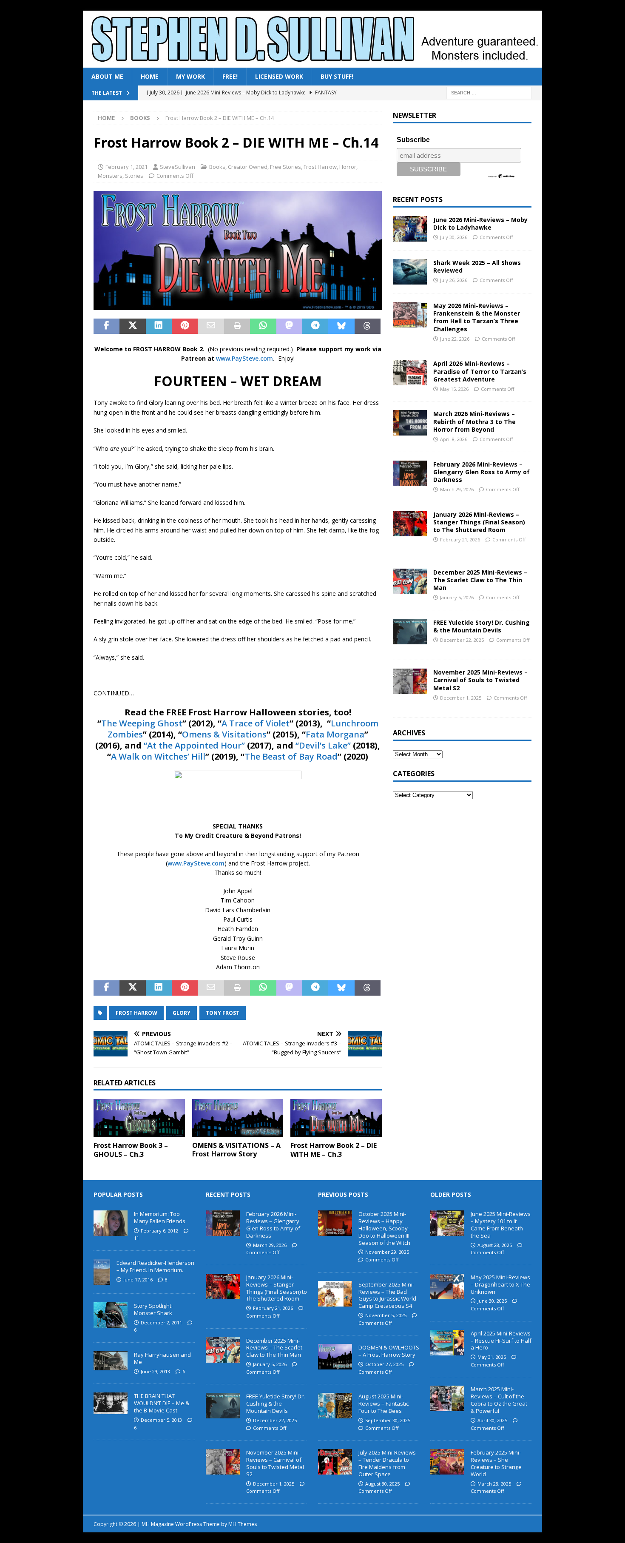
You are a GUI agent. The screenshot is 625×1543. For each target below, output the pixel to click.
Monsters (110, 175)
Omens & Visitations (224, 734)
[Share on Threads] (368, 326)
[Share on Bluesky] (341, 326)
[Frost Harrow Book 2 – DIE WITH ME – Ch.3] (336, 1118)
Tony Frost (222, 1012)
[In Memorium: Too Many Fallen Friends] (111, 1223)
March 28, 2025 (494, 1483)
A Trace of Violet (256, 723)
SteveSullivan (177, 167)
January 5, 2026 (457, 597)
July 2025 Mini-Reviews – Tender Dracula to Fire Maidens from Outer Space (387, 1463)
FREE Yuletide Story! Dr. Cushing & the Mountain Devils (481, 626)
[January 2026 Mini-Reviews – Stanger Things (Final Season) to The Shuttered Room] (410, 523)
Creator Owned (247, 167)
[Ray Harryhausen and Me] (111, 1360)
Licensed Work (279, 76)
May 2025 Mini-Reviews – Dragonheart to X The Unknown (500, 1284)
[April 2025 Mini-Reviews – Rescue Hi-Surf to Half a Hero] (447, 1342)
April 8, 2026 (453, 439)
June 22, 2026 (454, 339)
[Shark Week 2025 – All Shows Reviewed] (410, 272)
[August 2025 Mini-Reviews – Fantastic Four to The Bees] (335, 1405)
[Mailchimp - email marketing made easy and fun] (501, 175)
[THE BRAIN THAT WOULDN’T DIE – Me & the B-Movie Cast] (111, 1403)
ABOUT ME (107, 76)
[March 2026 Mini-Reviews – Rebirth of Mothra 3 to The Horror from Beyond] (410, 423)
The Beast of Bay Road (291, 756)
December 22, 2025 (462, 640)
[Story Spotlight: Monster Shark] (111, 1315)
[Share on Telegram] (315, 326)
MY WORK (190, 76)
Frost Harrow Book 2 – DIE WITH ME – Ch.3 (333, 1150)
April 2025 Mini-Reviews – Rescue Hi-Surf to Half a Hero (501, 1340)
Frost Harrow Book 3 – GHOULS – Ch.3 (131, 1150)
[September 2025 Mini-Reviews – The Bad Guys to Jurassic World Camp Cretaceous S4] (335, 1294)
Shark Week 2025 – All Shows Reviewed (477, 266)
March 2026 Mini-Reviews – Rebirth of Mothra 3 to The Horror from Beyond (474, 421)
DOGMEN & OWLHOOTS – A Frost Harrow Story (388, 1351)
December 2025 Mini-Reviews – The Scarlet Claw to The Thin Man (480, 580)
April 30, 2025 (492, 1420)
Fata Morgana (335, 734)
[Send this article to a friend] (211, 326)
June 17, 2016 (138, 1279)
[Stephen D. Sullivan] (312, 63)
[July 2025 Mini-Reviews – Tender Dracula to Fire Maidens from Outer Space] (335, 1462)
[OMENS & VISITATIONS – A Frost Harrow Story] (238, 1117)
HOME (150, 76)
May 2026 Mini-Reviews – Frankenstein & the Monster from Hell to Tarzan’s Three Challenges (476, 317)
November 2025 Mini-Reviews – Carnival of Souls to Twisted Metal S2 (480, 680)
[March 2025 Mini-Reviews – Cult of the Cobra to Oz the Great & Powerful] (447, 1398)
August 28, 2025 (494, 1245)
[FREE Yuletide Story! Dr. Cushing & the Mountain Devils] (410, 631)
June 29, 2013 (155, 1371)
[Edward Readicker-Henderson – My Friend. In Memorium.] (102, 1272)
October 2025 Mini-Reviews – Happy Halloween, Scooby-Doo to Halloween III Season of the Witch (384, 1228)
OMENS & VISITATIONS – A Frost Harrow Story (236, 1150)
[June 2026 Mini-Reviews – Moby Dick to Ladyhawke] (410, 229)
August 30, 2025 (382, 1483)
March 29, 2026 (457, 489)
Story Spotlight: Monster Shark (153, 1309)
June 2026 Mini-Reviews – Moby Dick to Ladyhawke (480, 223)
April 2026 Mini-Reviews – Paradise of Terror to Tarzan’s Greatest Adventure (479, 371)
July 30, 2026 (453, 237)
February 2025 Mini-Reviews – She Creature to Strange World (496, 1463)
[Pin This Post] (185, 326)
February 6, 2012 (159, 1230)
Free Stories (285, 167)
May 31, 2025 (491, 1357)
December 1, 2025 (460, 698)
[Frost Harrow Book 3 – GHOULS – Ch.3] (139, 1118)
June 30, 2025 (492, 1301)
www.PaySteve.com (196, 863)
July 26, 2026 (453, 280)
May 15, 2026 (454, 389)
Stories (134, 175)
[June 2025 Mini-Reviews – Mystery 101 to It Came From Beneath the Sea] (447, 1223)
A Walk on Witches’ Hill (158, 756)
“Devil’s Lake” (323, 745)
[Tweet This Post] (132, 326)
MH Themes (242, 1524)
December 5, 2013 (161, 1420)
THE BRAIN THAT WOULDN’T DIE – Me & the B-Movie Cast (161, 1403)
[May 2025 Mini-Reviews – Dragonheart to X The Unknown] (447, 1286)
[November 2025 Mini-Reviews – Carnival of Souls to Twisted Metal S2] (410, 681)
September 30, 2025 (387, 1420)
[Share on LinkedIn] (159, 326)
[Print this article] (237, 326)
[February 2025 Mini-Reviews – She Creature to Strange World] (447, 1462)
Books (217, 167)
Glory (181, 1012)
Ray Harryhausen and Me (162, 1358)
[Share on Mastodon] (289, 326)
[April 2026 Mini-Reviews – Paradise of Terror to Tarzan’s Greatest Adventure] (410, 372)
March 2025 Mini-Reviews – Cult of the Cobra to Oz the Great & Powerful (499, 1400)
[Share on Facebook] (106, 326)
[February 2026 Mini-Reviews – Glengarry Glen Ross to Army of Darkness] (410, 473)
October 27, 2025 (384, 1364)
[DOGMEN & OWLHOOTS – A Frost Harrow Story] (335, 1356)
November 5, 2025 (385, 1315)
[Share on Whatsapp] (263, 326)
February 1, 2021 (126, 167)
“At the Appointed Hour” (194, 745)
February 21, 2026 (460, 539)
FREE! (230, 76)
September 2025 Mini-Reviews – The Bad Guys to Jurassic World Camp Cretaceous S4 (387, 1295)
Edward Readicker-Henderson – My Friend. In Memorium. (155, 1266)
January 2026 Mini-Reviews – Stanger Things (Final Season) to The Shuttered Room (479, 522)
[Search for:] (488, 92)
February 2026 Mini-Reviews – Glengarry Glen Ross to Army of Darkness (481, 472)
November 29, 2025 (387, 1252)
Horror (347, 167)
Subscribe (413, 139)
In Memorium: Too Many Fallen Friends (159, 1217)
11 (136, 1238)
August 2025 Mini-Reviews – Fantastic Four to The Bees (383, 1403)
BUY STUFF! (337, 76)
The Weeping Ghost (141, 723)
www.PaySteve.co (241, 358)
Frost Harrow (320, 167)
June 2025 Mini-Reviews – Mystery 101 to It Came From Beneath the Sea (501, 1224)
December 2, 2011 (161, 1322)
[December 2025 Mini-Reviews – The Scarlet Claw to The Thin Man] (410, 581)
